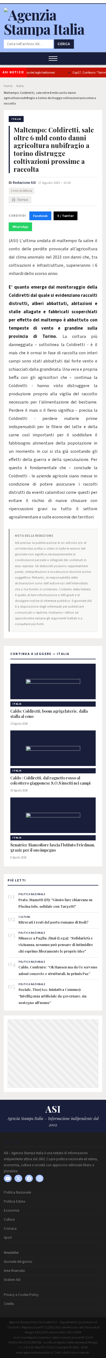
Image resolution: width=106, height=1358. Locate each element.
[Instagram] (39, 1178)
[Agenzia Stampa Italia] (53, 28)
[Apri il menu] (53, 59)
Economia (11, 1210)
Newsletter (11, 1252)
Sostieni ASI (12, 1279)
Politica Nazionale (17, 1192)
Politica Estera (14, 1201)
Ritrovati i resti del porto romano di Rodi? (53, 922)
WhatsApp (20, 226)
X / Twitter (65, 215)
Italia (20, 86)
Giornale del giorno (18, 1261)
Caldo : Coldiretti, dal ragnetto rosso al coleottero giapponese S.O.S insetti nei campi (50, 781)
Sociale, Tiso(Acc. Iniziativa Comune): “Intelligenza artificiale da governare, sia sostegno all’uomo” (52, 996)
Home (8, 86)
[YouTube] (8, 1178)
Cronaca (10, 1228)
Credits (9, 1303)
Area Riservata (14, 1270)
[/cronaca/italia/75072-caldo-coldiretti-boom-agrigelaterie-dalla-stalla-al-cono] (53, 681)
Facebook (40, 215)
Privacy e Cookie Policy (21, 1294)
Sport (8, 1237)
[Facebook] (29, 1178)
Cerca (64, 44)
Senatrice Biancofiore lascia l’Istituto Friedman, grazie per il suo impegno (52, 848)
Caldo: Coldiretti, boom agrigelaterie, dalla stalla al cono (49, 714)
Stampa (22, 200)
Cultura (9, 1219)
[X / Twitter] (18, 1178)
